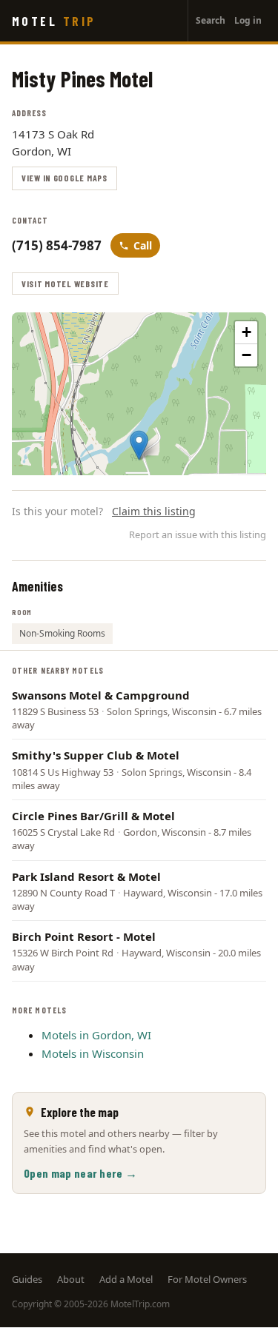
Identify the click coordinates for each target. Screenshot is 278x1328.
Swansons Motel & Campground (101, 695)
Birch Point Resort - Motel (84, 936)
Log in (248, 20)
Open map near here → (80, 1173)
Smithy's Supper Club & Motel (95, 755)
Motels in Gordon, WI (96, 1034)
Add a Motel (126, 1279)
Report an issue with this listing (197, 534)
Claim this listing (154, 511)
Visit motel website (65, 283)
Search (210, 20)
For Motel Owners (207, 1279)
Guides (27, 1279)
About (71, 1279)
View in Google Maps (64, 177)
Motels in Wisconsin (93, 1053)
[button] (139, 445)
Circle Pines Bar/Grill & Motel (93, 815)
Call (142, 245)
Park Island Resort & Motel (86, 876)
